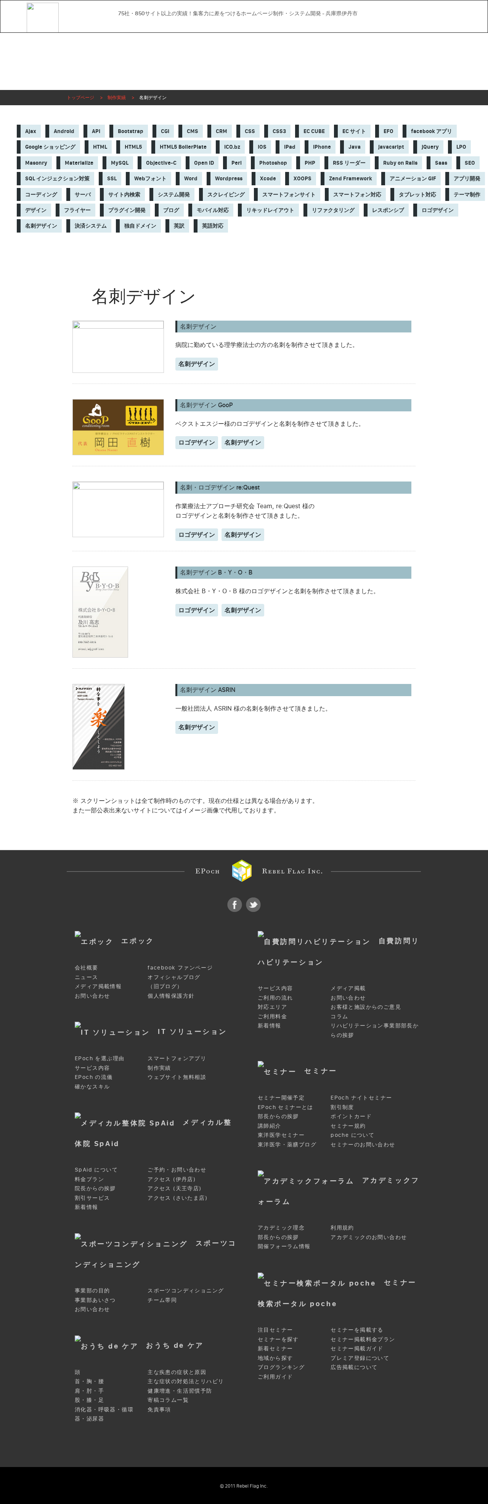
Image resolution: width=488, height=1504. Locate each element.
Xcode (268, 178)
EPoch (79, 11)
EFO (388, 131)
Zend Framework (350, 178)
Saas (441, 162)
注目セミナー (275, 1329)
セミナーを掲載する (357, 1329)
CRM (221, 131)
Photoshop (273, 162)
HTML (100, 146)
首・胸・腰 (89, 1381)
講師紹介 (269, 1125)
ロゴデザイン (438, 210)
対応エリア (272, 1006)
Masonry (36, 162)
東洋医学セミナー (281, 1134)
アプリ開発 (467, 178)
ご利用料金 (272, 1016)
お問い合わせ (290, 24)
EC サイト (354, 131)
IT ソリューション (192, 1031)
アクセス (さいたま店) (177, 1197)
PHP (310, 162)
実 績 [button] (197, 24)
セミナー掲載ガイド (357, 1348)
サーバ (83, 194)
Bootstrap (130, 131)
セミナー (320, 1070)
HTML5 (133, 146)
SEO (470, 162)
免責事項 (159, 1409)
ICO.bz (232, 146)
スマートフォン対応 (357, 194)
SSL (112, 178)
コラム (339, 1016)
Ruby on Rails (400, 162)
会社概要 (86, 967)
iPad (289, 146)
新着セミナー (275, 1348)
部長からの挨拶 (278, 1116)
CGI (165, 131)
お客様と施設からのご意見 (366, 1006)
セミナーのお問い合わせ (363, 1144)
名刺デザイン (41, 225)
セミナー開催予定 (281, 1097)
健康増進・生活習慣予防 (180, 1390)
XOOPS (302, 178)
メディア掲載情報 (98, 986)
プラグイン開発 (127, 210)
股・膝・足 (89, 1399)
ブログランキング (281, 1367)
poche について (352, 1134)
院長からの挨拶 (95, 1188)
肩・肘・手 (89, 1390)
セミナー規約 (348, 1125)
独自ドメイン (140, 225)
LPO (461, 146)
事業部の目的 (92, 1290)
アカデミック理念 (281, 1227)
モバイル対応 (213, 210)
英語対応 (212, 225)
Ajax (30, 131)
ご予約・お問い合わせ (177, 1169)
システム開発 (174, 194)
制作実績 (159, 1067)
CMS (192, 131)
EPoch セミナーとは (285, 1107)
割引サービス (92, 1197)
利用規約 (342, 1227)
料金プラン (89, 1179)
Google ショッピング (50, 146)
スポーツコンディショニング (186, 1290)
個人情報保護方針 (171, 995)
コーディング (41, 194)
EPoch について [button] (146, 24)
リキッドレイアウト (270, 210)
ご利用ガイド (275, 1376)
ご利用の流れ (275, 997)
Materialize (79, 162)
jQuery (430, 146)
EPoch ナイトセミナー (361, 1097)
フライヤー (77, 210)
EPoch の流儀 (94, 1076)
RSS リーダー (349, 162)
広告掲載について (354, 1367)
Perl (236, 162)
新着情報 (269, 1025)
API (96, 131)
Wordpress (228, 178)
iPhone (322, 146)
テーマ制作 (467, 194)
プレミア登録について (360, 1357)
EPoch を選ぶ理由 (99, 1058)
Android (64, 131)
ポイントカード (351, 1116)
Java (354, 146)
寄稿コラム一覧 (168, 1399)
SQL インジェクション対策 (57, 178)
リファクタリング (333, 210)
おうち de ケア (175, 1345)
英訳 (179, 225)
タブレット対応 (417, 194)
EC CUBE (314, 131)
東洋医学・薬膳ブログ (287, 1144)
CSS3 (279, 131)
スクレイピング (226, 194)
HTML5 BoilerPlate (183, 146)
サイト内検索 (124, 194)
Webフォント (150, 178)
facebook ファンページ (180, 967)
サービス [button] (239, 24)
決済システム (91, 225)
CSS (250, 131)
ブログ (171, 210)
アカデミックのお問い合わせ (369, 1237)
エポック (137, 940)
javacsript (391, 146)
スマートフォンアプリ (177, 1058)
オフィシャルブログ (174, 977)
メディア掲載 (348, 988)
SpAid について (96, 1169)
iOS (262, 146)
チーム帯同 (162, 1299)
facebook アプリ (431, 131)
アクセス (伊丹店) (172, 1179)
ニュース (86, 977)
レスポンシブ (388, 210)
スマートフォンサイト (289, 194)
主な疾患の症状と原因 (177, 1372)
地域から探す (275, 1357)
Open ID (204, 162)
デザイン (36, 210)
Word (190, 178)
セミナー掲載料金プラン (363, 1339)
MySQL (119, 162)
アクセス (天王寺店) (174, 1188)
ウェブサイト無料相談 (177, 1076)
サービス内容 (275, 988)
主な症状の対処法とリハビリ (186, 1381)
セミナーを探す (278, 1339)
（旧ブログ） (165, 986)
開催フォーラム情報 (284, 1246)
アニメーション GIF (413, 178)
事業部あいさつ (95, 1299)
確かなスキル (92, 1086)
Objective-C (161, 162)
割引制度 (342, 1107)
